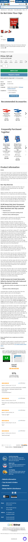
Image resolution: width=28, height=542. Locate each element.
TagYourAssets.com (17, 529)
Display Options (8, 447)
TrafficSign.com (22, 528)
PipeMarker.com (10, 529)
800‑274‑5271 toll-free (11, 503)
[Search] (26, 7)
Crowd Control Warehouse (15, 528)
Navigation (1, 4)
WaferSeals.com (14, 530)
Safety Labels (10, 9)
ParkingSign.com (5, 529)
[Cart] (26, 4)
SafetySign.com (4, 9)
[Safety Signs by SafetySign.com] (6, 4)
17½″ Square (11, 39)
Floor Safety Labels (18, 9)
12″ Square (3, 39)
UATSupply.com (23, 529)
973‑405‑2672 (20, 78)
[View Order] (11, 5)
